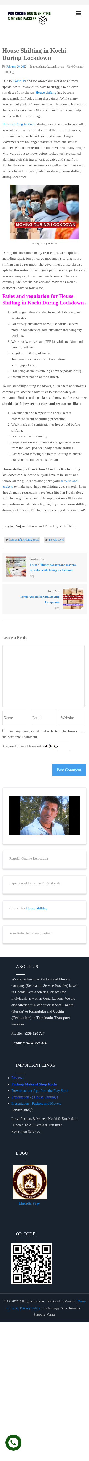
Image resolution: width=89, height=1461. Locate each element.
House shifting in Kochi (19, 124)
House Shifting (36, 908)
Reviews (17, 1078)
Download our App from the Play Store (39, 1091)
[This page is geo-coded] (11, 1052)
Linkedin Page (30, 1203)
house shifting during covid (24, 539)
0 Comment (77, 66)
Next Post (39, 596)
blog (11, 72)
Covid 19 (19, 81)
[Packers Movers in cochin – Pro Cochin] (35, 17)
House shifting (46, 92)
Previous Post (53, 565)
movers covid (56, 539)
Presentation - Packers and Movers (36, 1103)
